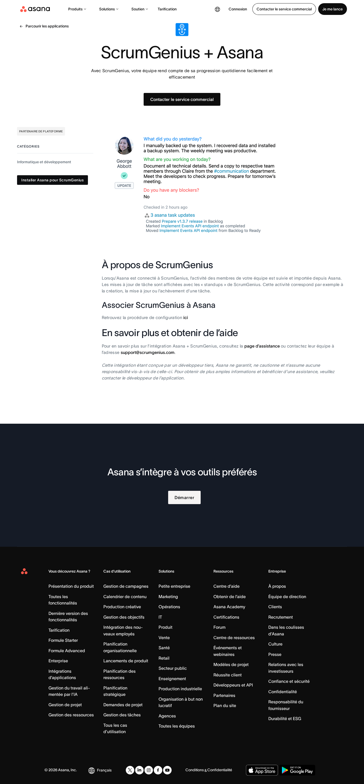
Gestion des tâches (122, 714)
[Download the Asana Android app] (297, 770)
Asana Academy (229, 606)
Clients (275, 606)
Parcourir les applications (47, 26)
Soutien (137, 9)
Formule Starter (63, 640)
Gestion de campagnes (125, 586)
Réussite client (227, 674)
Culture (275, 644)
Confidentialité (282, 691)
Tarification (167, 9)
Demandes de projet (123, 704)
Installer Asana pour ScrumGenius (52, 180)
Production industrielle (180, 688)
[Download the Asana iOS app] (262, 770)
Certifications (226, 617)
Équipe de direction (287, 596)
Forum (219, 627)
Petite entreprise (174, 586)
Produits (75, 9)
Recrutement (280, 617)
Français (104, 770)
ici (185, 317)
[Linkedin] (139, 770)
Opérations (169, 606)
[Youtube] (167, 770)
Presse (274, 654)
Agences (167, 715)
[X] (130, 770)
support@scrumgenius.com (148, 352)
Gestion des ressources (71, 714)
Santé (164, 647)
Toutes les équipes (177, 726)
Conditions (194, 770)
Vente (164, 637)
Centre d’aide (226, 586)
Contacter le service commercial (284, 9)
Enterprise (58, 660)
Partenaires (224, 695)
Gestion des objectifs (123, 617)
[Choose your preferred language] (217, 9)
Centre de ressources (234, 637)
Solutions (107, 9)
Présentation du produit (71, 586)
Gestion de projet (65, 704)
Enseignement (172, 678)
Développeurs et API (233, 685)
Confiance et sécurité (289, 681)
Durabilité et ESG (284, 718)
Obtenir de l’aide (229, 596)
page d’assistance (262, 346)
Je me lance (332, 9)
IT (160, 617)
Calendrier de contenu (125, 596)
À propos (277, 586)
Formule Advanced (66, 650)
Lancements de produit (125, 660)
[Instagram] (148, 770)
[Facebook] (158, 770)
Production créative (122, 606)
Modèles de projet (231, 664)
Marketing (168, 596)
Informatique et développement (44, 162)
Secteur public (173, 668)
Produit (165, 627)
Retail (164, 658)
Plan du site (224, 705)
